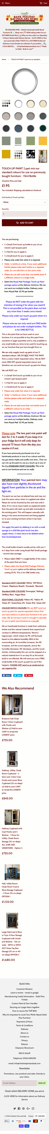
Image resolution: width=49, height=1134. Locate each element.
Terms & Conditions (24, 1025)
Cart (45, 3)
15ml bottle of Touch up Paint (13, 197)
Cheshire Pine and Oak (18, 1116)
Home (4, 59)
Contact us (24, 1036)
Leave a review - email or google (24, 992)
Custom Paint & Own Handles (24, 1003)
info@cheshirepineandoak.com (27, 1063)
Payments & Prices (24, 1021)
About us (24, 1033)
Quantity (5, 209)
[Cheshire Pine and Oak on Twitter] (14, 1109)
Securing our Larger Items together (24, 1007)
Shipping (17, 190)
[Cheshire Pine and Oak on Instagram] (33, 1109)
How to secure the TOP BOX (24, 1011)
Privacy (24, 1040)
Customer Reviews (24, 989)
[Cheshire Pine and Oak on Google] (28, 1109)
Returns (24, 1044)
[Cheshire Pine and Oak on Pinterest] (23, 1109)
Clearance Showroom (24, 1048)
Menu (7, 3)
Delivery (24, 1029)
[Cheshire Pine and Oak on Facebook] (19, 1109)
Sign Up (41, 1083)
